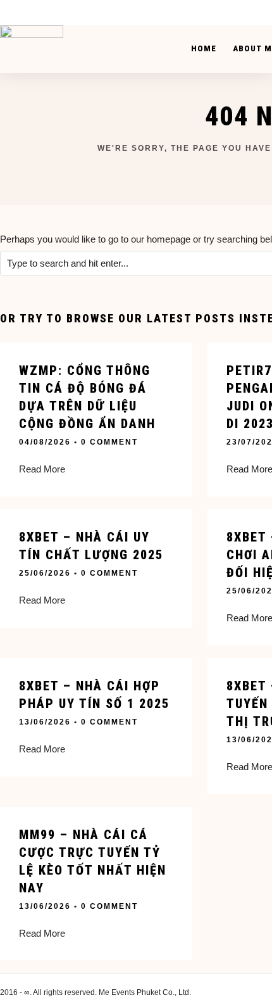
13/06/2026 (45, 722)
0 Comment (109, 442)
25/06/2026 (45, 573)
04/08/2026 (45, 442)
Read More (42, 469)
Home (203, 48)
